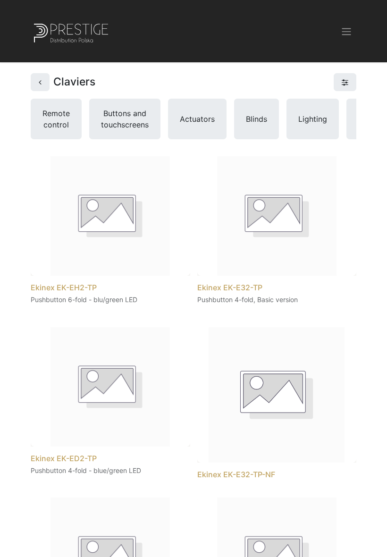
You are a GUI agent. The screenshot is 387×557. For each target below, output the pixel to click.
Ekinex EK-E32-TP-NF (236, 474)
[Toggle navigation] (346, 31)
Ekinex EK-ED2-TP (64, 458)
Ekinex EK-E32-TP (229, 287)
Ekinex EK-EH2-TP (64, 287)
